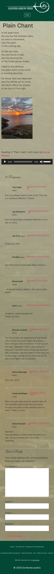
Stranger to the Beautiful (35, 547)
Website (9, 524)
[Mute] (41, 161)
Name (9, 502)
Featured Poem (26, 553)
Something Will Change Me (10, 553)
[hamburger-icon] (27, 15)
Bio (35, 553)
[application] (27, 161)
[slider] (47, 161)
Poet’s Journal (42, 553)
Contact (50, 553)
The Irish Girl (20, 547)
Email (8, 513)
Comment (11, 466)
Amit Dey (36, 560)
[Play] (5, 161)
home (12, 547)
